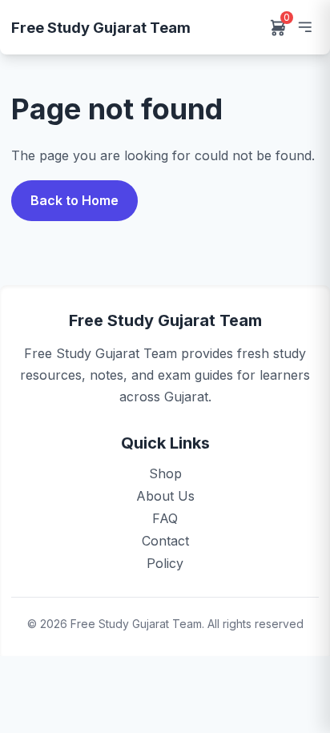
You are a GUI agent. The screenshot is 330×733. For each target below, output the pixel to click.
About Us (165, 496)
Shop (165, 473)
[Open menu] (304, 27)
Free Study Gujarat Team (101, 27)
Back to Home (74, 200)
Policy (165, 563)
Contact (165, 541)
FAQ (165, 518)
